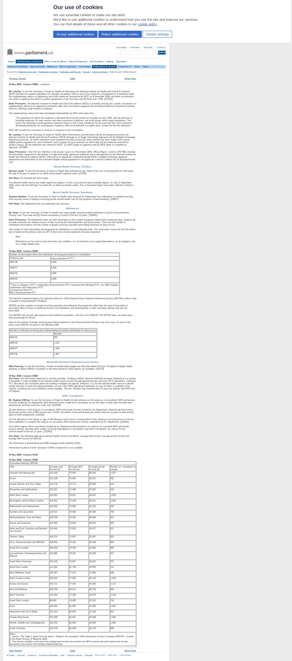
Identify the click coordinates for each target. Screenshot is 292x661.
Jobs (62, 655)
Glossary (21, 655)
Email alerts (135, 47)
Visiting (109, 61)
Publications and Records (70, 72)
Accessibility (121, 47)
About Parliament (78, 61)
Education (121, 61)
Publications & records (104, 66)
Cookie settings (157, 34)
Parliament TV (125, 66)
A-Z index (11, 655)
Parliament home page (27, 72)
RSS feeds (148, 47)
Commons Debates (100, 72)
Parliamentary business (29, 61)
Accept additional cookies (75, 34)
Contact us (161, 47)
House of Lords (37, 66)
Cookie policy (112, 655)
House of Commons (17, 66)
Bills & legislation (67, 66)
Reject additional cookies (120, 34)
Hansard (86, 72)
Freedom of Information (48, 655)
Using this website (74, 655)
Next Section (15, 650)
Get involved (96, 61)
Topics (145, 66)
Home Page (130, 78)
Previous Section (17, 78)
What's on (52, 66)
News (137, 66)
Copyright (88, 655)
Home (11, 61)
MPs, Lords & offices (55, 61)
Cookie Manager (125, 655)
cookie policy (147, 24)
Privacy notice (100, 655)
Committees (85, 66)
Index (72, 78)
